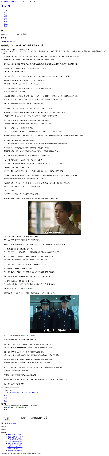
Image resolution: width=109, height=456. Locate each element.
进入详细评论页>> (12, 423)
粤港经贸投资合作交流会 (14, 450)
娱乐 (12, 41)
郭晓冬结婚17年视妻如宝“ (15, 439)
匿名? (45, 418)
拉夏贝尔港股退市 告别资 (15, 436)
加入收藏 (32, 1)
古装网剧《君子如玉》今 (14, 447)
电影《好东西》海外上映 (14, 443)
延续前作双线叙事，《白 (14, 448)
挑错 (5, 397)
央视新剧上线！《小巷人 (14, 434)
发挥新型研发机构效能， (14, 438)
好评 (18, 407)
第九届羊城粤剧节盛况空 (14, 445)
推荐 (5, 399)
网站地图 (9, 1)
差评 (24, 407)
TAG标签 (15, 1)
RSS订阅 (20, 1)
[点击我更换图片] (36, 418)
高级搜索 (3, 1)
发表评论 (7, 420)
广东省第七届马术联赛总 (14, 441)
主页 (8, 41)
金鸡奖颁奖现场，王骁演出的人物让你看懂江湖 (24, 392)
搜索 (25, 34)
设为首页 (26, 1)
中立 (12, 407)
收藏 (5, 395)
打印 (5, 401)
